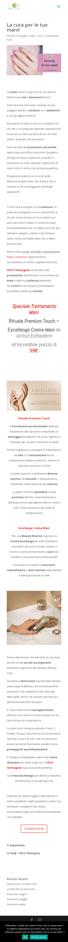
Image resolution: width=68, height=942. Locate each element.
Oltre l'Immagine (19, 35)
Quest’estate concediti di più (22, 883)
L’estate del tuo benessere (21, 889)
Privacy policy (39, 937)
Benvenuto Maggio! (17, 899)
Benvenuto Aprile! (16, 904)
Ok (25, 937)
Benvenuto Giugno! (17, 894)
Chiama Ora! (34, 828)
